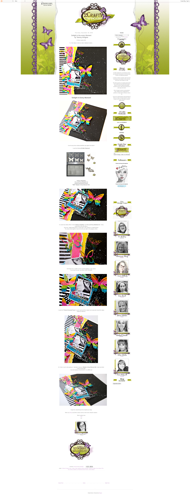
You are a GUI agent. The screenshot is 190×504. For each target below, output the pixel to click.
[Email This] (86, 466)
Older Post (107, 483)
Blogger (100, 492)
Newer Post (60, 483)
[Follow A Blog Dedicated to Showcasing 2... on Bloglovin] (122, 182)
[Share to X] (89, 466)
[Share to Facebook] (91, 466)
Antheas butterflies (85, 468)
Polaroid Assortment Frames (83, 469)
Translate (126, 37)
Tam (70, 42)
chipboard (90, 468)
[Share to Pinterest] (92, 466)
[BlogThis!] (88, 466)
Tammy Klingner (91, 469)
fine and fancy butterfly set (73, 469)
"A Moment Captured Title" (66, 468)
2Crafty (73, 468)
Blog (71, 412)
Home (84, 483)
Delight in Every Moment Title (98, 468)
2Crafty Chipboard (78, 468)
